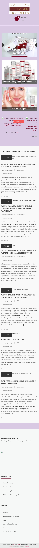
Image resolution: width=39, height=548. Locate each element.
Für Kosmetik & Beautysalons (12, 495)
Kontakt (5, 512)
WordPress (27, 546)
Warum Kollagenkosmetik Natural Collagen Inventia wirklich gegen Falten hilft (16, 208)
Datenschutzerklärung (10, 524)
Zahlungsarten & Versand (11, 516)
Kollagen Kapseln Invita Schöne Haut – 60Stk (13, 125)
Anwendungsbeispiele (10, 491)
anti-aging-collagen (7, 170)
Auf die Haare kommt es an (12, 339)
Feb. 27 (6, 374)
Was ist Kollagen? (19, 108)
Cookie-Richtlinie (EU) (9, 532)
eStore (11, 546)
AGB (4, 520)
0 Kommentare (21, 170)
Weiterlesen (4, 196)
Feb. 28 (6, 157)
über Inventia (7, 487)
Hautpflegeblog (7, 173)
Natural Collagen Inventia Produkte (19, 81)
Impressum (6, 528)
